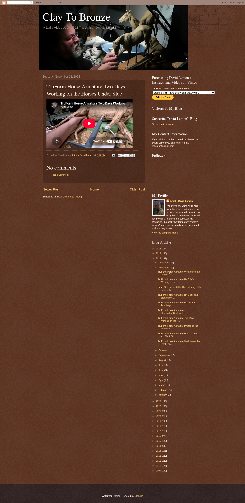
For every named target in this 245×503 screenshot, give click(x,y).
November (164, 267)
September (165, 355)
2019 (159, 421)
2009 (159, 470)
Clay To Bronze (76, 16)
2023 (159, 401)
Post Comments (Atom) (69, 196)
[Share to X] (126, 155)
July (161, 365)
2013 (159, 450)
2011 (159, 460)
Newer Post (51, 189)
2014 (159, 446)
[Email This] (119, 155)
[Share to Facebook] (130, 155)
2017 (159, 431)
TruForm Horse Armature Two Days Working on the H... (176, 319)
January (163, 395)
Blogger (138, 496)
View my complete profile (165, 232)
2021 (159, 411)
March (162, 385)
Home (94, 189)
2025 (159, 253)
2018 (159, 426)
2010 (159, 465)
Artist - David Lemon (181, 201)
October (163, 350)
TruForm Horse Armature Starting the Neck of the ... (173, 311)
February (163, 390)
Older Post (137, 189)
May (161, 375)
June (161, 370)
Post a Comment (60, 174)
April (161, 380)
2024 (159, 258)
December (164, 262)
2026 (159, 248)
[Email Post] (113, 155)
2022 (159, 406)
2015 (159, 441)
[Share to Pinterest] (133, 155)
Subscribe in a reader (163, 124)
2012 (159, 455)
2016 (159, 436)
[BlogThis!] (123, 155)
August (163, 360)
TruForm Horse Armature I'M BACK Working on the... (176, 280)
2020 (159, 416)
